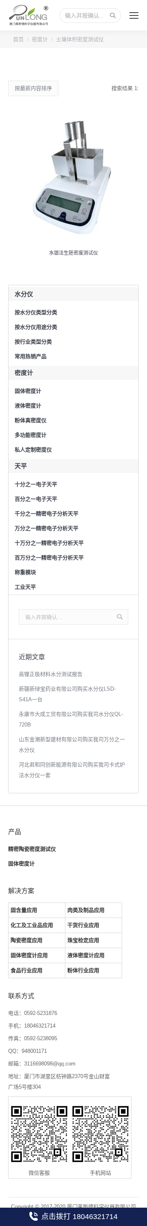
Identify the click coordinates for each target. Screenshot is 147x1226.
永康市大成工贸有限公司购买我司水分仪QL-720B (71, 719)
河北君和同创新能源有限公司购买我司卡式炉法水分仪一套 (72, 770)
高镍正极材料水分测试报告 (50, 674)
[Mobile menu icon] (134, 15)
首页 (18, 39)
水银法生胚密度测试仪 (73, 253)
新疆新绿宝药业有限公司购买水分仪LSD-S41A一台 (67, 694)
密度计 (40, 39)
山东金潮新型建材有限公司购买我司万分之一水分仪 (72, 744)
